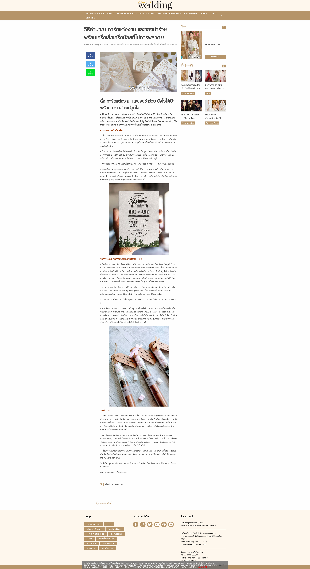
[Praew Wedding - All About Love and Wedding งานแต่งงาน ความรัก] (155, 5)
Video (89, 538)
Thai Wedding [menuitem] (190, 13)
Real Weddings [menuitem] (147, 13)
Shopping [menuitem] (90, 18)
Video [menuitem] (214, 13)
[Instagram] (143, 524)
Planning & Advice (100, 44)
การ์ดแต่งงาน (108, 484)
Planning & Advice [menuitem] (126, 13)
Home (86, 44)
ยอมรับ (222, 565)
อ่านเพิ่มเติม (202, 566)
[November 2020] (224, 27)
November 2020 (213, 44)
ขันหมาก (91, 548)
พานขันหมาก (107, 548)
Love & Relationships (95, 533)
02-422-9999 (214, 536)
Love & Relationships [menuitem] (168, 13)
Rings (109, 524)
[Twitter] (150, 524)
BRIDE (208, 93)
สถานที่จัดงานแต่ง (106, 538)
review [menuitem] (204, 13)
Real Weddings (115, 529)
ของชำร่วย (119, 484)
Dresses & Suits (93, 524)
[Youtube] (157, 524)
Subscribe (215, 57)
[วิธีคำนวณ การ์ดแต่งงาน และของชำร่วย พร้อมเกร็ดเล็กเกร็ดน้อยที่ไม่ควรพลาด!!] (224, 66)
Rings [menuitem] (109, 13)
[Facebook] (136, 524)
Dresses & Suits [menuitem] (94, 13)
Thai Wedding (116, 533)
